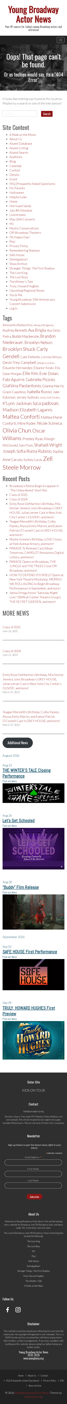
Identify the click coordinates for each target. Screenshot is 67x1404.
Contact (14, 170)
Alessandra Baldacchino (18, 325)
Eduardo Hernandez (17, 368)
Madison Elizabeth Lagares (27, 409)
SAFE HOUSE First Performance (30, 952)
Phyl (12, 241)
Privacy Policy (18, 246)
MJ (11, 224)
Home (13, 201)
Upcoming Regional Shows (26, 290)
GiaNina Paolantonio (22, 385)
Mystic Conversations (24, 228)
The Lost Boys (18, 277)
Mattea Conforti (21, 416)
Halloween (16, 192)
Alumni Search (18, 152)
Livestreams (17, 215)
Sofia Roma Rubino (34, 451)
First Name (33, 1168)
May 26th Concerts (22, 219)
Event (13, 179)
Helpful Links (18, 197)
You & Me (15, 295)
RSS (62, 1380)
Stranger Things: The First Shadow (32, 268)
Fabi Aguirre (13, 379)
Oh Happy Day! (19, 237)
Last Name (33, 1180)
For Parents (17, 188)
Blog (12, 161)
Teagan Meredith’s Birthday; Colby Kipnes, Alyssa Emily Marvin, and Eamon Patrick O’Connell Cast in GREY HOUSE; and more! (31, 716)
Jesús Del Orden (50, 397)
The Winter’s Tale (21, 281)
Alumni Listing (18, 148)
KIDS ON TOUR (33, 1090)
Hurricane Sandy (20, 206)
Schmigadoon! (18, 259)
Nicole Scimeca (49, 423)
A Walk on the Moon (22, 135)
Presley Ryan (33, 438)
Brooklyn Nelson (38, 342)
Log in (13, 308)
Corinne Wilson (51, 357)
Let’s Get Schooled (19, 820)
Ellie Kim (30, 373)
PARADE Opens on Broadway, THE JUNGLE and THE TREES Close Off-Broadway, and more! (33, 566)
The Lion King (18, 273)
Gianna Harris (53, 386)
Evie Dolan (48, 373)
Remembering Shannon (24, 250)
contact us (40, 1344)
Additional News (18, 742)
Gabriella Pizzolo (40, 379)
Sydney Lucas (33, 460)
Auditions (15, 157)
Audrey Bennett (15, 330)
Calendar (15, 166)
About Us (15, 139)
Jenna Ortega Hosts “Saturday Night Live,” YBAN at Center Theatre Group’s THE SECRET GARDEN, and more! (35, 597)
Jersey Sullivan (27, 397)
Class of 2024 (18, 499)
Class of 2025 (18, 495)
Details (14, 175)
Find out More (10, 781)
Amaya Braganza (43, 325)
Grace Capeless (14, 392)
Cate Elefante (30, 357)
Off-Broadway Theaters (25, 232)
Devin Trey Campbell (19, 362)
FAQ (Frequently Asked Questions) (32, 184)
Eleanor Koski (44, 368)
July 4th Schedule (20, 210)
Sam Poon (26, 445)
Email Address (33, 1157)
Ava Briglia (37, 330)
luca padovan (45, 403)
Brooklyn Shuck (19, 349)
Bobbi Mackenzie (25, 336)
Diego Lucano (45, 363)
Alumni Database (20, 143)
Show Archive (18, 264)
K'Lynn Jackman (17, 403)
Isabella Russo (39, 391)
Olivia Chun (17, 430)
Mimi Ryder (26, 423)
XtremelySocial (33, 1396)
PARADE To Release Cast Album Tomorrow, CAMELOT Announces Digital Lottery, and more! (36, 552)
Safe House (17, 255)
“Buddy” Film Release (21, 887)
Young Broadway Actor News (33, 14)
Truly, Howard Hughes (24, 286)
